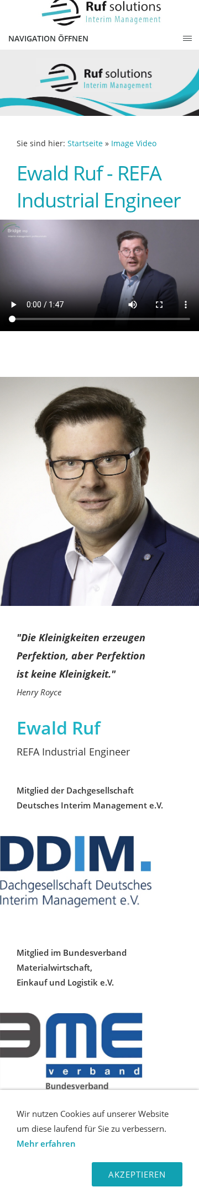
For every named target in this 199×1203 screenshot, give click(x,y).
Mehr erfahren (46, 1143)
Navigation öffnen (48, 38)
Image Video (133, 143)
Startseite (85, 143)
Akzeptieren (137, 1174)
